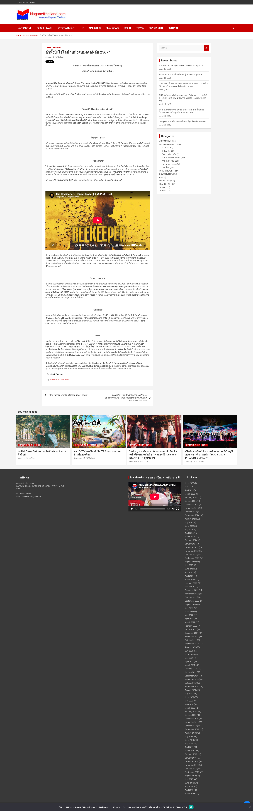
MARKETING (95, 28)
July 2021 (189, 651)
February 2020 (191, 711)
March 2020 (190, 708)
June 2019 (189, 740)
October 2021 (191, 640)
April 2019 (189, 747)
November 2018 (192, 765)
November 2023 (192, 551)
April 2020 (189, 704)
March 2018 (190, 793)
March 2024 (190, 537)
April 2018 (189, 790)
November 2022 (192, 594)
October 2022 (191, 597)
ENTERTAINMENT (66, 28)
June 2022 (189, 611)
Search (206, 48)
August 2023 (190, 561)
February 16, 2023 (136, 461)
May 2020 (189, 701)
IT (83, 28)
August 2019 (190, 733)
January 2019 (190, 758)
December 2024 (191, 504)
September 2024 (192, 515)
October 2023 (191, 554)
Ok (191, 807)
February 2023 (191, 583)
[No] (249, 807)
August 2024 (190, 519)
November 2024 (192, 508)
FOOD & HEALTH (44, 28)
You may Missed (27, 411)
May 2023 (189, 572)
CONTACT (173, 28)
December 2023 (191, 547)
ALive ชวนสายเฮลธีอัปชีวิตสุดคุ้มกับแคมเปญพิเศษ (180, 74)
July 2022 (189, 608)
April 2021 (189, 661)
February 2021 (191, 669)
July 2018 (189, 779)
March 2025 (190, 494)
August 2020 (190, 690)
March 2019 (190, 751)
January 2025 (190, 501)
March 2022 (190, 622)
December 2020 (191, 676)
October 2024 (191, 512)
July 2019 (189, 736)
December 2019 (191, 718)
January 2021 (190, 672)
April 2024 (189, 533)
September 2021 (192, 644)
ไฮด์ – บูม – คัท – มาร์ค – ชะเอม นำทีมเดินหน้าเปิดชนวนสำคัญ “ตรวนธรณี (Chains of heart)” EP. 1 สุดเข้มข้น (153, 454)
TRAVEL (140, 28)
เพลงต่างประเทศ (169, 164)
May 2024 (189, 529)
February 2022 (191, 626)
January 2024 (190, 544)
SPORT (127, 28)
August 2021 (190, 647)
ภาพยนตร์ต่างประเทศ (171, 157)
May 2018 (189, 786)
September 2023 (192, 558)
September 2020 (192, 686)
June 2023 (189, 569)
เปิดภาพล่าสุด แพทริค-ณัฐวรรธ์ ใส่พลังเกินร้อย (68, 395)
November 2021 (192, 636)
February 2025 (191, 497)
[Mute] (173, 509)
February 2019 (191, 754)
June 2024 (189, 526)
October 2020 (191, 683)
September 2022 (192, 601)
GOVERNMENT (156, 28)
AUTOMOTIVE (24, 28)
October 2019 (191, 726)
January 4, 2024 (52, 57)
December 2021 (191, 633)
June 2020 (189, 697)
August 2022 (190, 604)
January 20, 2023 (192, 461)
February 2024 (191, 540)
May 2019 (189, 743)
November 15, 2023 (82, 458)
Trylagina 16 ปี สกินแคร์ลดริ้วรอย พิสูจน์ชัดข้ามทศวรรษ (182, 121)
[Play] (132, 509)
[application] (154, 496)
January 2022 (190, 629)
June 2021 (189, 654)
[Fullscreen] (177, 509)
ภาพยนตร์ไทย (168, 161)
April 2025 (189, 490)
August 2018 (190, 776)
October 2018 (191, 768)
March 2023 (190, 579)
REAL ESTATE (112, 28)
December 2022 (191, 590)
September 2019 (192, 729)
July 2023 (189, 565)
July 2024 (189, 522)
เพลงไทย (165, 167)
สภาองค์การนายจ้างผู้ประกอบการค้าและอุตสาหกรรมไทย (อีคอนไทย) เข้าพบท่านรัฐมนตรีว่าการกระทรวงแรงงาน (126, 398)
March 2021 (190, 665)
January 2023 (190, 586)
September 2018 (192, 772)
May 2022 (189, 615)
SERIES (165, 148)
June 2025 (189, 483)
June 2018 (189, 783)
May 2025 (189, 487)
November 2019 (192, 722)
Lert (62, 57)
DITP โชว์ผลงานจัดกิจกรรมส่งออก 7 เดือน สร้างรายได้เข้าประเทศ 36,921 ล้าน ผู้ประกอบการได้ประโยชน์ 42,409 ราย (183, 98)
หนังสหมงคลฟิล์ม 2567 (59, 380)
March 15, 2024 (24, 458)
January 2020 (190, 715)
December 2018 (191, 761)
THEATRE (166, 151)
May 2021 (189, 658)
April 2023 (189, 576)
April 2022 (189, 619)
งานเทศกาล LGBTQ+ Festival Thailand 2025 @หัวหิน (181, 65)
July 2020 (189, 693)
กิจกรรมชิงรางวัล (169, 154)
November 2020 (192, 679)
